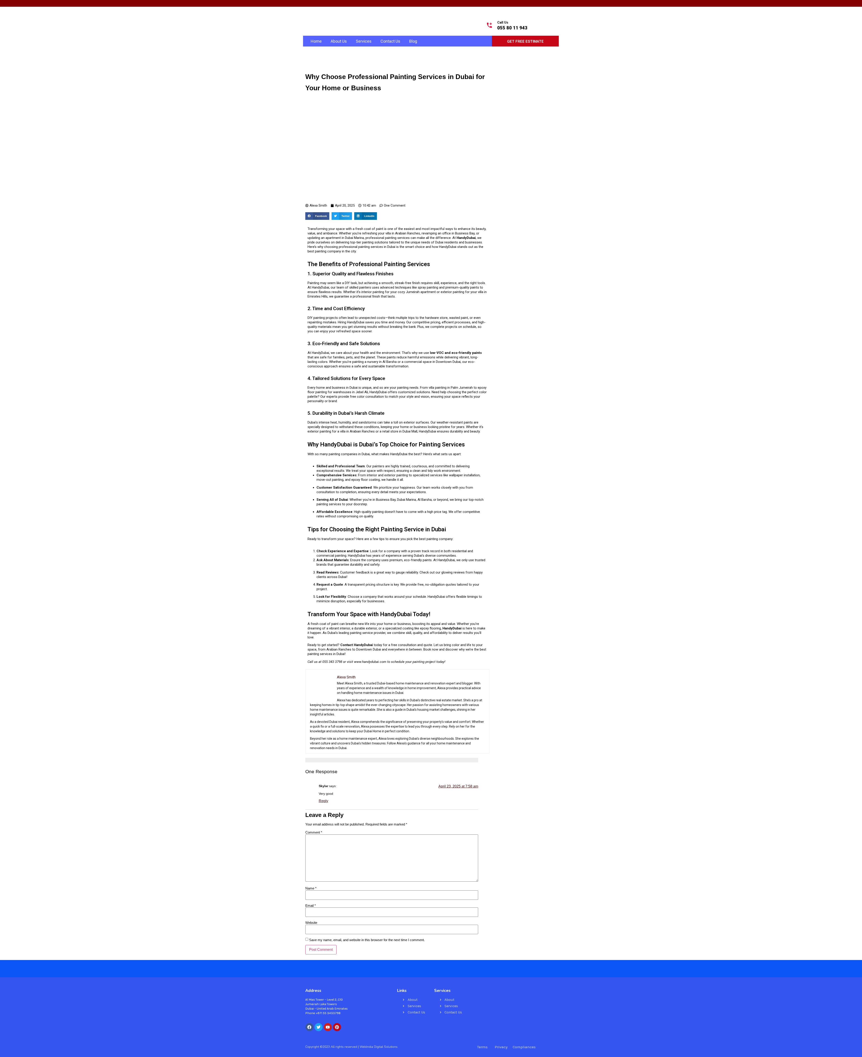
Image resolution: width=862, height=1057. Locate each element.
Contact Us (390, 41)
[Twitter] (318, 1027)
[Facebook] (309, 1027)
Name (311, 888)
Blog (413, 41)
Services (364, 41)
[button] (317, 216)
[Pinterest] (337, 1027)
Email (310, 905)
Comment (313, 832)
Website (311, 922)
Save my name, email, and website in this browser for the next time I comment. (367, 940)
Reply (323, 801)
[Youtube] (328, 1027)
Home (316, 41)
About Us (339, 41)
